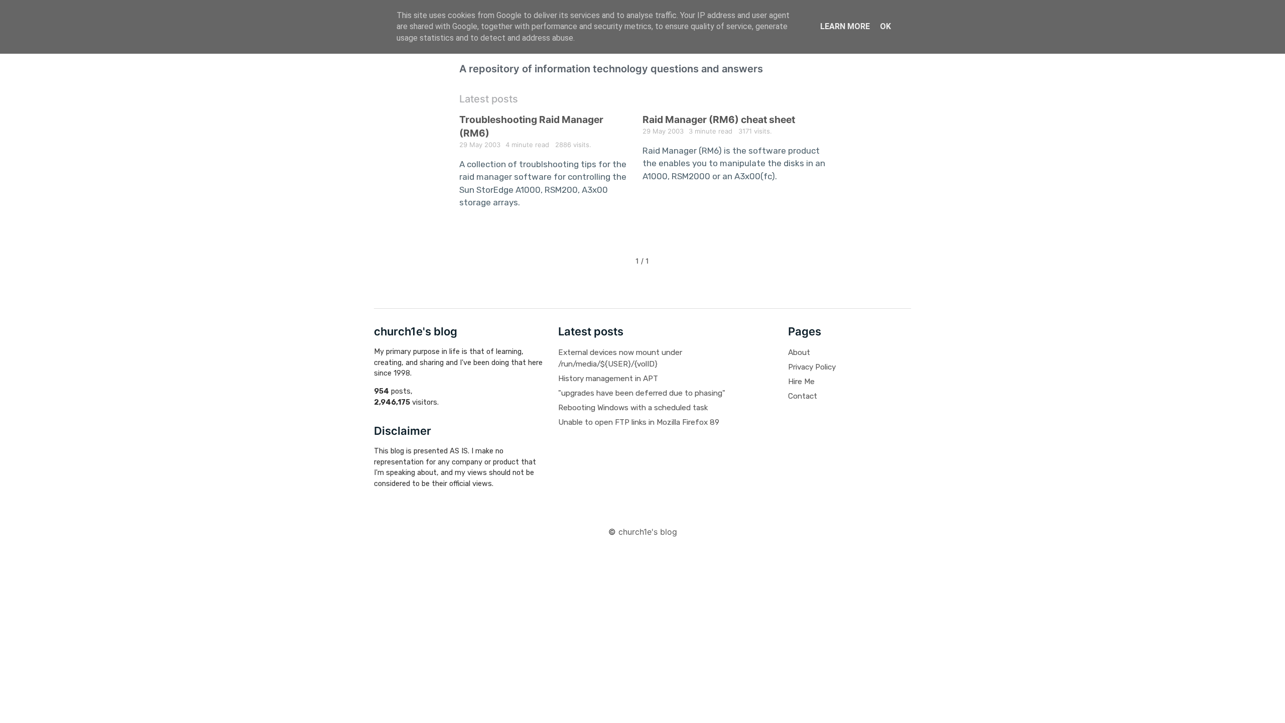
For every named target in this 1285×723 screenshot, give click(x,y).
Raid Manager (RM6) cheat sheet (718, 119)
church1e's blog (647, 532)
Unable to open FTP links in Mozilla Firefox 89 (638, 422)
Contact (802, 396)
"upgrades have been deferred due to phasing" (641, 393)
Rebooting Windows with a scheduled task (633, 407)
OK (885, 26)
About (799, 352)
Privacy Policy (812, 367)
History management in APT (608, 378)
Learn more (845, 26)
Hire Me (801, 381)
